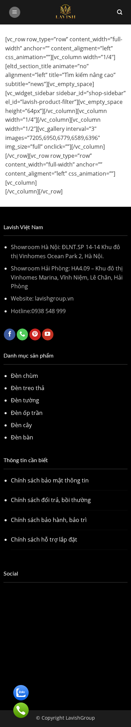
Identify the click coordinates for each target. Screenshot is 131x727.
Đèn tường (25, 400)
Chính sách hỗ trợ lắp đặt (44, 539)
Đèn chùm (24, 376)
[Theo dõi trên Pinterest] (35, 334)
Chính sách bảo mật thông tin (50, 480)
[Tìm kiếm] (119, 12)
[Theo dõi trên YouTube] (47, 334)
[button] (14, 12)
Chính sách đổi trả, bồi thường (51, 500)
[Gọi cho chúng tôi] (22, 334)
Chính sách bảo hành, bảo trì (49, 520)
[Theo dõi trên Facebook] (9, 334)
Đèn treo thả (27, 388)
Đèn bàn (22, 437)
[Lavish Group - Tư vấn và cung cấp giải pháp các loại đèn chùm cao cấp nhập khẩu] (66, 12)
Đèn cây (21, 425)
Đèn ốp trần (27, 413)
